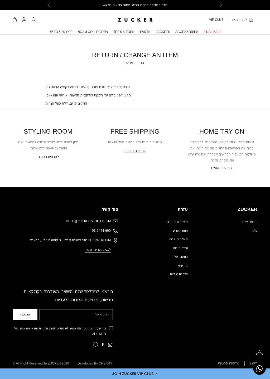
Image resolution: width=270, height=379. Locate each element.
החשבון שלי (181, 257)
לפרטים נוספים (221, 168)
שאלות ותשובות (178, 239)
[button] (135, 373)
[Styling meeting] (259, 352)
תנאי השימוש (28, 328)
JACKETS (163, 32)
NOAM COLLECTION (93, 32)
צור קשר (182, 265)
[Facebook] (102, 344)
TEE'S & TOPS (123, 32)
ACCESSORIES (186, 32)
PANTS (145, 32)
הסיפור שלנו (249, 222)
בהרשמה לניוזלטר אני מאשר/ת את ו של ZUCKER (60, 331)
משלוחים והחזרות (177, 222)
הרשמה (25, 314)
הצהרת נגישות (179, 274)
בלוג (254, 230)
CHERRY (105, 363)
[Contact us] (259, 368)
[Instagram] (110, 344)
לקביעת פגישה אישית (98, 249)
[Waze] (95, 344)
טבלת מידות (180, 248)
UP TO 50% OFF (60, 32)
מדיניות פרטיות (49, 328)
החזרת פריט (180, 230)
